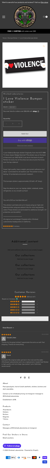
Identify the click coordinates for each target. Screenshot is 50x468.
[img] (6, 334)
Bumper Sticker (12, 38)
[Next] (43, 65)
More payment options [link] (25, 145)
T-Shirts (5, 419)
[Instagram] (25, 377)
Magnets (6, 417)
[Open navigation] (4, 17)
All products (7, 410)
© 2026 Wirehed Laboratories (13, 450)
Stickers (5, 412)
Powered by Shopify (31, 450)
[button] (8, 226)
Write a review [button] (25, 319)
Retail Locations (8, 438)
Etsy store (44, 2)
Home (4, 38)
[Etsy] (29, 377)
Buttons (5, 414)
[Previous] (6, 65)
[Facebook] (20, 377)
